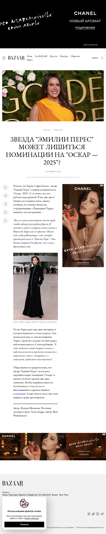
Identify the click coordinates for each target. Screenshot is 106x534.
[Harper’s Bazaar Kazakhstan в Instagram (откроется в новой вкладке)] (89, 514)
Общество (75, 56)
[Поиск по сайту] (102, 58)
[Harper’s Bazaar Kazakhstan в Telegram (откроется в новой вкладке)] (102, 514)
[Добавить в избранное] (5, 220)
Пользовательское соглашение (60, 527)
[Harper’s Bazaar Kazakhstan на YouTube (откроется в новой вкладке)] (97, 514)
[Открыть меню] (4, 58)
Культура (64, 56)
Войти (95, 58)
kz (103, 45)
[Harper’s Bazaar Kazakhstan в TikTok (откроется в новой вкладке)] (93, 514)
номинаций (19, 393)
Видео (30, 59)
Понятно (24, 524)
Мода (29, 56)
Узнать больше (31, 518)
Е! (30, 193)
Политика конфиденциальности (90, 527)
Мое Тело (63, 495)
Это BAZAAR (41, 56)
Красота (53, 56)
